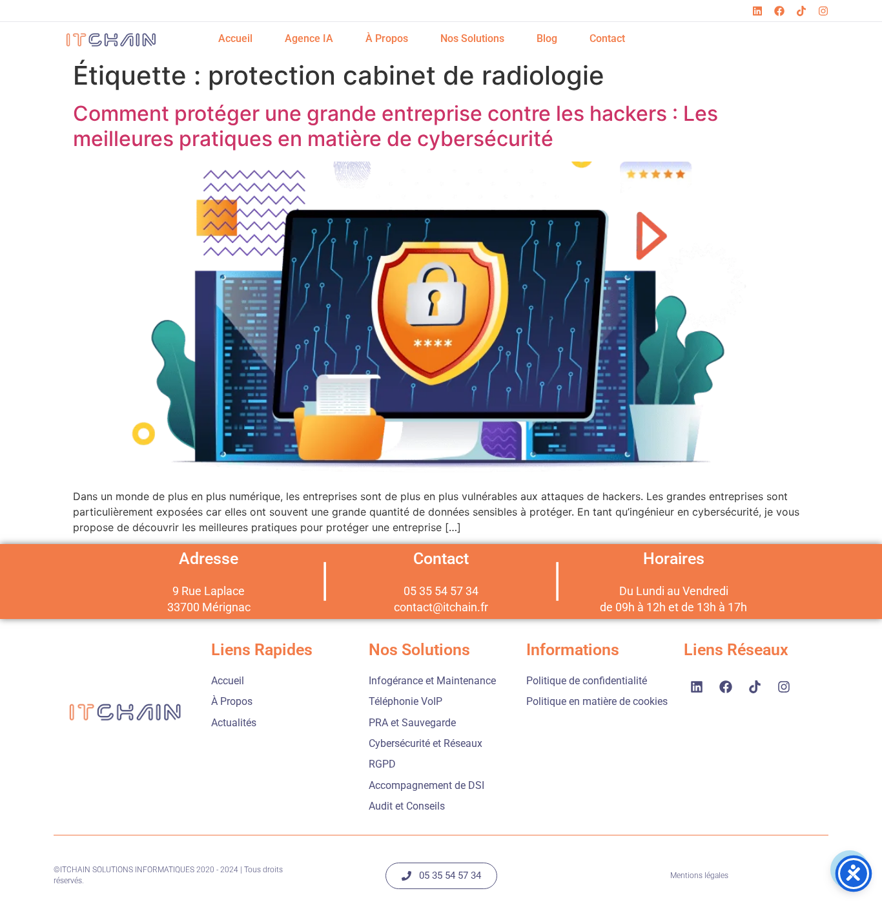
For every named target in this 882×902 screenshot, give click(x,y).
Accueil (235, 38)
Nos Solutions (472, 38)
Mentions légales (699, 875)
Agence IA (309, 38)
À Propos (386, 38)
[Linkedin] (757, 11)
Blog (547, 38)
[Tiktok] (801, 11)
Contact (607, 38)
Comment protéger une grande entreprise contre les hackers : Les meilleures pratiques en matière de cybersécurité (395, 126)
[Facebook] (779, 11)
